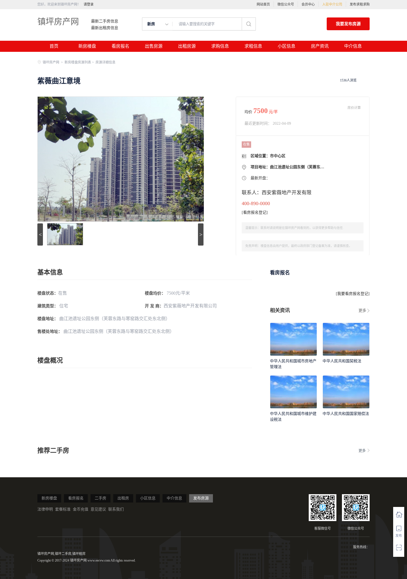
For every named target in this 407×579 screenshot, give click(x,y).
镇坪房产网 (58, 21)
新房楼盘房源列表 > (80, 62)
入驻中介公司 (332, 4)
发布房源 (201, 498)
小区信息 (286, 46)
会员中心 (308, 4)
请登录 (89, 4)
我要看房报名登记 (352, 294)
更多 (362, 310)
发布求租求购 (360, 4)
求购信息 (220, 46)
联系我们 (116, 509)
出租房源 (187, 46)
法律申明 (45, 509)
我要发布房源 (348, 24)
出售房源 (154, 46)
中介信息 (353, 46)
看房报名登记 (254, 212)
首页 (54, 46)
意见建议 (98, 509)
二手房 (100, 498)
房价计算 (354, 108)
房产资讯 (320, 46)
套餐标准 (63, 509)
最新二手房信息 (104, 21)
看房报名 (120, 46)
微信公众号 (285, 4)
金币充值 (80, 509)
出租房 (123, 498)
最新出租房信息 (104, 28)
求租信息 (253, 46)
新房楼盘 (87, 46)
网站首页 (263, 4)
